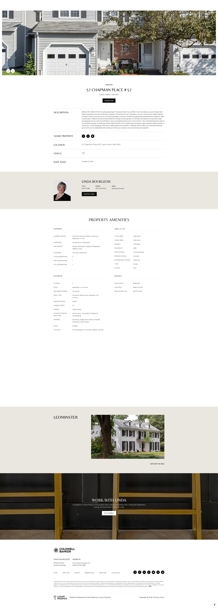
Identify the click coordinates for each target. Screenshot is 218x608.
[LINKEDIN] (144, 572)
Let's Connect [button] (109, 513)
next (13, 71)
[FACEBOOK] (135, 572)
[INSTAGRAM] (139, 572)
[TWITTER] (149, 572)
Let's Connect (116, 573)
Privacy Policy (159, 597)
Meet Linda (66, 573)
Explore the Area (157, 464)
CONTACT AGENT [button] (89, 194)
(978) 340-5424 (101, 188)
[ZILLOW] (162, 572)
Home (55, 573)
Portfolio (77, 573)
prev (8, 71)
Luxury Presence (104, 597)
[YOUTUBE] (153, 572)
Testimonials (102, 573)
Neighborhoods (89, 573)
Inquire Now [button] (109, 100)
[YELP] (158, 572)
